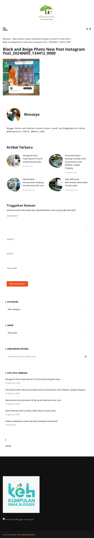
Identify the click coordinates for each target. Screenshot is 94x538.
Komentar (13, 215)
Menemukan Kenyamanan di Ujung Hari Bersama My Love (33, 182)
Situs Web (12, 268)
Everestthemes (28, 534)
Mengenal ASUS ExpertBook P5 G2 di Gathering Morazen (32, 158)
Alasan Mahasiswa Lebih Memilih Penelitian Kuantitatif (31, 421)
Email (10, 253)
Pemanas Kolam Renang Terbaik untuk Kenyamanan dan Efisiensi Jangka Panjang (75, 161)
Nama (11, 239)
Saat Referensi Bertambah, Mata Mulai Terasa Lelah (76, 182)
